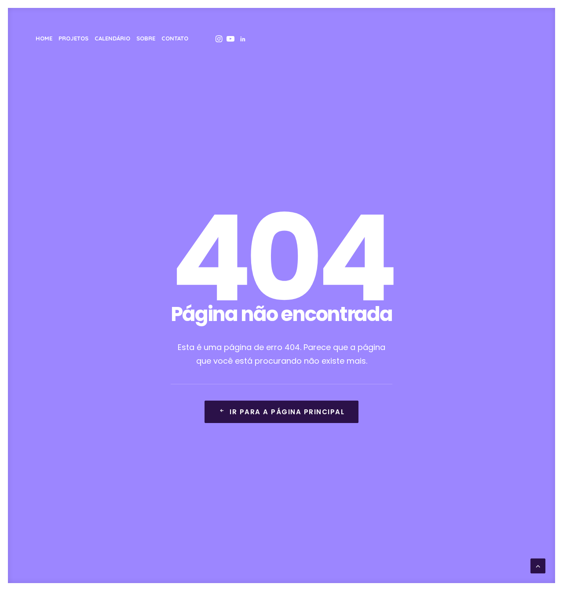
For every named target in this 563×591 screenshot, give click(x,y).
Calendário (112, 38)
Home (44, 38)
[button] (218, 38)
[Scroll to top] (537, 565)
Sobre (145, 38)
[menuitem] (44, 38)
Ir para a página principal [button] (287, 411)
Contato (174, 38)
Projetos (73, 38)
